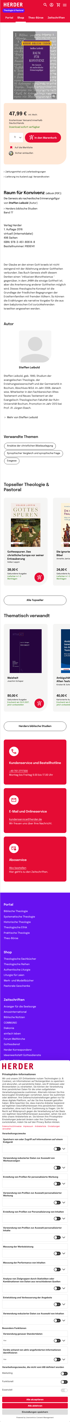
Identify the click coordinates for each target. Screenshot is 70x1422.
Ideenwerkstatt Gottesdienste (22, 1055)
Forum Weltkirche (14, 1039)
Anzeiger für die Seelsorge (20, 1007)
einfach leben (12, 1034)
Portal (9, 18)
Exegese (12, 461)
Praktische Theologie (17, 933)
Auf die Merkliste (24, 147)
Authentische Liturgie (17, 970)
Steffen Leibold (18, 203)
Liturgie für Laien (14, 975)
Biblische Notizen (14, 1017)
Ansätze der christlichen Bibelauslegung (30, 446)
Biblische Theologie (16, 911)
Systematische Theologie (19, 917)
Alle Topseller (35, 600)
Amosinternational (15, 1012)
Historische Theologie (17, 922)
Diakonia (9, 1028)
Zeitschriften (56, 18)
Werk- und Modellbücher (19, 981)
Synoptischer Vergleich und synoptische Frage (33, 453)
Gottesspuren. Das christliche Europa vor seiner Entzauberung (25, 555)
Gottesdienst (12, 1044)
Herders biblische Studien (22, 209)
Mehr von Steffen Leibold (22, 417)
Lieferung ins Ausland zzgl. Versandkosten (27, 177)
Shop (20, 18)
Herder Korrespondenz (18, 1050)
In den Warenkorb (46, 138)
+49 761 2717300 (18, 771)
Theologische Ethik (15, 927)
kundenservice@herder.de (25, 819)
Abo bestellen (17, 868)
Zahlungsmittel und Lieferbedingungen (25, 172)
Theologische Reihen (17, 964)
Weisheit (12, 678)
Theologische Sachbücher (20, 959)
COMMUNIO (10, 1023)
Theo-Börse (36, 18)
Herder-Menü (66, 4)
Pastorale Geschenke (17, 986)
